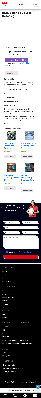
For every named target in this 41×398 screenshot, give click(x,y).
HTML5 (5, 349)
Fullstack (5, 311)
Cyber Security (8, 297)
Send (21, 257)
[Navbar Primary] (36, 5)
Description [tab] (11, 73)
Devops (5, 304)
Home (4, 271)
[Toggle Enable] (38, 386)
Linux (4, 314)
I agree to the (21, 252)
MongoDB (6, 356)
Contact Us (6, 281)
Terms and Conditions (27, 252)
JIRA (4, 330)
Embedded (6, 337)
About (4, 278)
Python (5, 301)
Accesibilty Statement (27, 382)
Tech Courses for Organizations (14, 275)
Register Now (16, 60)
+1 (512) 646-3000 (12, 371)
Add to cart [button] (10, 156)
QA (3, 291)
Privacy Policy (10, 382)
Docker (5, 327)
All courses (18, 63)
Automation (7, 294)
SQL (3, 307)
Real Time (6, 317)
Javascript (6, 352)
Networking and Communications (15, 340)
